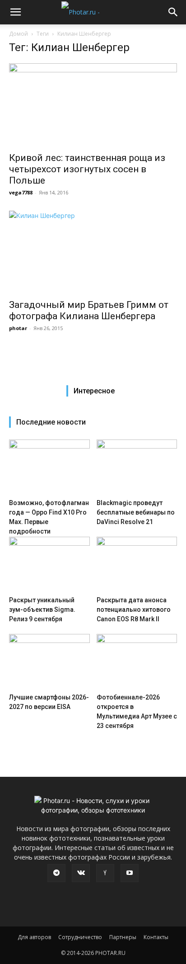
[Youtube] (130, 873)
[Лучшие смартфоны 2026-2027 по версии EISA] (49, 662)
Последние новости (51, 422)
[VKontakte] (81, 873)
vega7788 (21, 192)
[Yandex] (105, 873)
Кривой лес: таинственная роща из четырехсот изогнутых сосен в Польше (87, 169)
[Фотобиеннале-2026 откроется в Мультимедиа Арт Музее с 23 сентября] (137, 662)
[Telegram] (56, 873)
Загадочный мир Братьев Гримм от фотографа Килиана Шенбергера (88, 310)
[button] (15, 12)
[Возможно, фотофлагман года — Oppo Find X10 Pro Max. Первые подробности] (49, 467)
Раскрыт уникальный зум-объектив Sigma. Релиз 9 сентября (42, 609)
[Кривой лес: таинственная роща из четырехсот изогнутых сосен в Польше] (93, 104)
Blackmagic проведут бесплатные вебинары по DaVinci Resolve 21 (136, 512)
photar (18, 328)
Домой (18, 34)
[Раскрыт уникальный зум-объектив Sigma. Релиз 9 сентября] (49, 564)
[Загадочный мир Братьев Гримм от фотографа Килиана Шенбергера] (93, 252)
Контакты (156, 937)
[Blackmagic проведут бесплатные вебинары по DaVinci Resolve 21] (137, 467)
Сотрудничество (80, 937)
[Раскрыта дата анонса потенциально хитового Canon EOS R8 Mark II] (137, 564)
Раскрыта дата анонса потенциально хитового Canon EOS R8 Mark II (134, 609)
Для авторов (34, 937)
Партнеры (122, 937)
